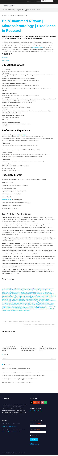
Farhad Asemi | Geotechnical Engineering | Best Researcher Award (10, 348)
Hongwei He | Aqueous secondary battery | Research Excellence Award (20, 379)
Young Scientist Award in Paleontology (20, 310)
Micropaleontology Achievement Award (39, 299)
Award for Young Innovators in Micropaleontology (24, 293)
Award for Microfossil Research (36, 289)
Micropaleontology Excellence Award (29, 303)
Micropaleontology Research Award (37, 306)
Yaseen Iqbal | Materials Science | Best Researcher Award (39, 324)
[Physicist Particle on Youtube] (38, 402)
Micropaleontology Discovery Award (11, 303)
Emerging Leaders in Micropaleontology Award (44, 295)
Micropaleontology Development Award (40, 302)
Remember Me (35, 435)
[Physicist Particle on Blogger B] (35, 402)
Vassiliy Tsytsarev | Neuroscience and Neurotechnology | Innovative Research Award (23, 375)
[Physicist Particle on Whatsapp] (45, 402)
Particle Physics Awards (36, 410)
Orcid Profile (5, 57)
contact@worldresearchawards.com (11, 432)
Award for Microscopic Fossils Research (27, 291)
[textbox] (29, 45)
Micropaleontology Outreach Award (18, 306)
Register (32, 443)
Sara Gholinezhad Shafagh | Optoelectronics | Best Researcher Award (22, 321)
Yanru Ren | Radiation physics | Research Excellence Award (17, 382)
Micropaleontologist (21, 135)
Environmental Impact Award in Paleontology (37, 296)
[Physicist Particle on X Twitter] (31, 402)
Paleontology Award (45, 309)
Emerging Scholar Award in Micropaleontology (13, 296)
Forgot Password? (34, 444)
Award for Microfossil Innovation (20, 289)
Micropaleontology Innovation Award (15, 304)
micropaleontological (37, 47)
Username (35, 423)
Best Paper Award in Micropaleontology (22, 295)
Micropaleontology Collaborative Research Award (27, 300)
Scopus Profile (5, 60)
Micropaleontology (6, 199)
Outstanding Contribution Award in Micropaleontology (25, 309)
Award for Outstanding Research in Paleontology (21, 292)
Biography (9, 288)
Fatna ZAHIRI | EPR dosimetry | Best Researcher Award (16, 368)
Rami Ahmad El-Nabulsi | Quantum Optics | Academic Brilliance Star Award (21, 372)
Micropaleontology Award (8, 300)
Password (35, 429)
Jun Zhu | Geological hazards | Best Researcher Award (29, 348)
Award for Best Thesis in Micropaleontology (29, 288)
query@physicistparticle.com (9, 426)
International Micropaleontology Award (19, 299)
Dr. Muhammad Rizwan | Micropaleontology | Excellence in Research (29, 26)
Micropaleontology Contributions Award (19, 302)
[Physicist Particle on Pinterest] (42, 402)
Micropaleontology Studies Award (24, 307)
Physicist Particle (9, 6)
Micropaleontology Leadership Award (34, 304)
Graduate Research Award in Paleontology (26, 298)
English (44, 0)
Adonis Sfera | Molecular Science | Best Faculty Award (47, 348)
